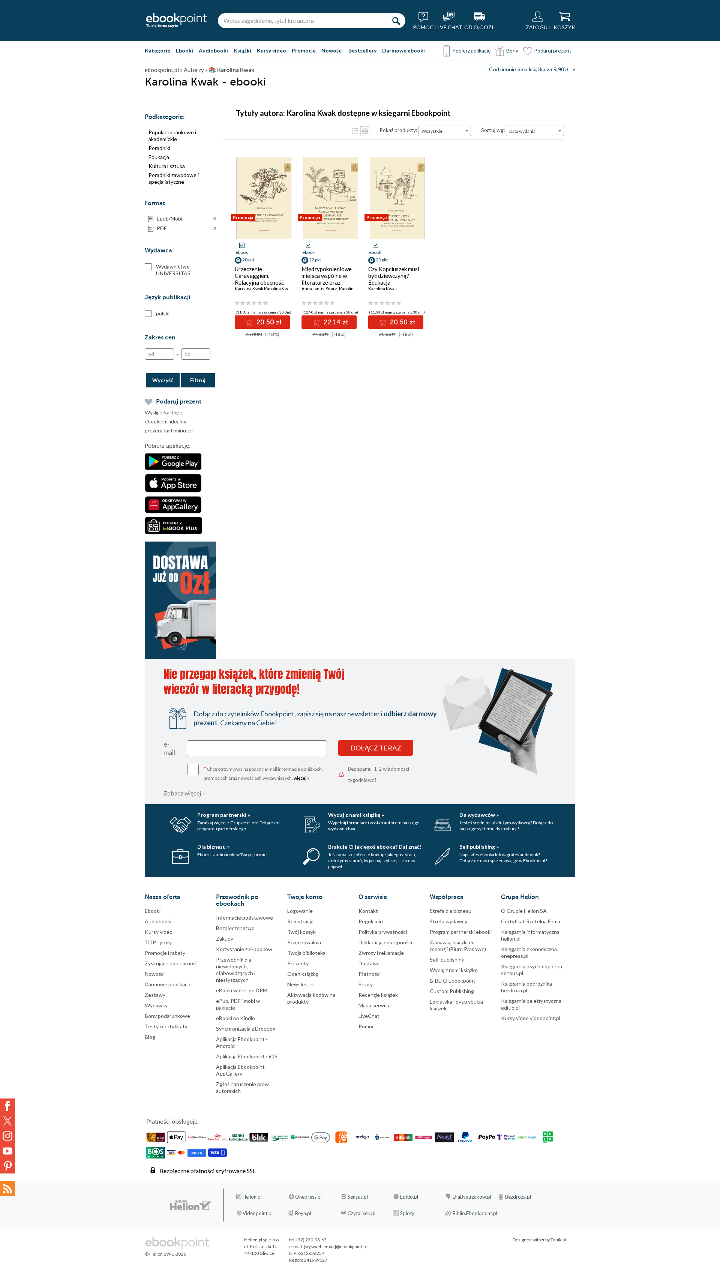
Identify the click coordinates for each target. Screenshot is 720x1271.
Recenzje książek (378, 995)
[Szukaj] (396, 20)
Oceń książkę (302, 974)
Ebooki (184, 50)
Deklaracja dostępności (385, 942)
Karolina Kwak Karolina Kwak (263, 288)
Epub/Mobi (186, 218)
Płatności (369, 974)
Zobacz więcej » (184, 793)
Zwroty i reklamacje (381, 953)
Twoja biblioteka (306, 953)
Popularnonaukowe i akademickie (172, 135)
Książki (242, 50)
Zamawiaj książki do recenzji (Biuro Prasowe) (458, 945)
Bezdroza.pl (518, 1197)
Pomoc (366, 1026)
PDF (186, 228)
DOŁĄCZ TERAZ (375, 748)
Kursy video (271, 50)
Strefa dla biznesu (450, 911)
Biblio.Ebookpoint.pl (475, 1213)
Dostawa (369, 963)
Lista (355, 130)
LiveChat (369, 1016)
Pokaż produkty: (398, 130)
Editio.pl (409, 1197)
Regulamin (370, 921)
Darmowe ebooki (403, 50)
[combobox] (444, 131)
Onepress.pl (308, 1197)
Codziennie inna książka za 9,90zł (528, 69)
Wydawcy (156, 1005)
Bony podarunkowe (167, 1016)
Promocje (304, 50)
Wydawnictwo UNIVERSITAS (173, 269)
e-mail (169, 748)
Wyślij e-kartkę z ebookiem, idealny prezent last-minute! (169, 421)
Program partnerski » (223, 815)
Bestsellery (362, 50)
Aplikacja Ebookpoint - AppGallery (242, 1070)
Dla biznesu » (213, 846)
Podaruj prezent (553, 50)
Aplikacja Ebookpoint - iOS (247, 1056)
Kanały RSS (7, 1188)
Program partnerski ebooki (461, 932)
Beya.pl (303, 1213)
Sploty (407, 1213)
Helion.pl (252, 1197)
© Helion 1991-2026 (165, 1254)
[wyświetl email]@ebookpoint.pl (335, 1246)
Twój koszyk (301, 932)
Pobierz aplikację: (167, 446)
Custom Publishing (452, 991)
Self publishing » (479, 846)
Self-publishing (447, 959)
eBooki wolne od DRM (241, 990)
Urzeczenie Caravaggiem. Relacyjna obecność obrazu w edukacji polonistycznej (259, 282)
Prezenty (298, 963)
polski (163, 313)
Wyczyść (162, 380)
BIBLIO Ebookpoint (453, 980)
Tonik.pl (558, 1239)
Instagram (7, 1135)
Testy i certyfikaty (166, 1026)
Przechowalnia (304, 942)
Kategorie (157, 50)
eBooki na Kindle (235, 1018)
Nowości (332, 50)
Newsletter (300, 984)
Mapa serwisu (374, 1005)
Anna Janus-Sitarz (319, 288)
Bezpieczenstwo (235, 928)
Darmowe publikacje (168, 984)
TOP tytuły (158, 942)
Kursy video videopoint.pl (530, 1018)
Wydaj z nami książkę (453, 970)
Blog (150, 1037)
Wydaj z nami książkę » (356, 815)
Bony (512, 50)
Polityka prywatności (382, 932)
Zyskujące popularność (171, 963)
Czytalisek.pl (361, 1213)
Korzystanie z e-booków (244, 949)
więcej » (301, 778)
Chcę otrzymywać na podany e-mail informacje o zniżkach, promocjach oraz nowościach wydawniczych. (263, 773)
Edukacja (158, 157)
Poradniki (159, 148)
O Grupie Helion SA (524, 911)
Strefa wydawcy (448, 921)
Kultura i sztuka (166, 166)
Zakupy (224, 938)
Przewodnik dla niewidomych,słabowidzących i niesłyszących (235, 969)
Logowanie (300, 911)
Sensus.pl (358, 1197)
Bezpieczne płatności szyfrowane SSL (207, 1170)
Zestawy (155, 995)
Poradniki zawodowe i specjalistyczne (173, 178)
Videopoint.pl (258, 1213)
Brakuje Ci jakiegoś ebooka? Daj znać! (375, 846)
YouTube (7, 1150)
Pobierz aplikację (471, 50)
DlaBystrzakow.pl (472, 1197)
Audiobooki (213, 50)
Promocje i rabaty (165, 953)
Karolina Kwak (353, 288)
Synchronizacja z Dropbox (245, 1028)
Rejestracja (300, 921)
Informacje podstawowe (244, 917)
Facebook (7, 1105)
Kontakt (368, 911)
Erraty (365, 984)
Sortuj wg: (493, 130)
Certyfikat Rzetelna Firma (530, 921)
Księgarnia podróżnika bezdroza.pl (526, 986)
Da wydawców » (479, 815)
